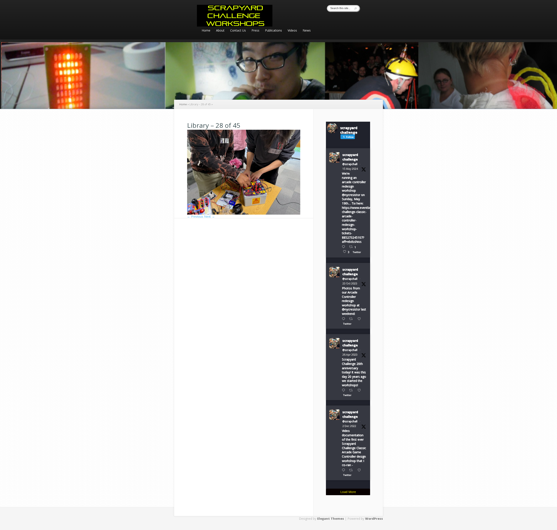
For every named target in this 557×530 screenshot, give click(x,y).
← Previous (195, 216)
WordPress (374, 519)
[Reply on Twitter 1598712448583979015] (344, 470)
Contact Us (238, 30)
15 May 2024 (350, 168)
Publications (273, 30)
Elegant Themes (330, 519)
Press (255, 30)
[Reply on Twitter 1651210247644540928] (344, 390)
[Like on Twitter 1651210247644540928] (360, 390)
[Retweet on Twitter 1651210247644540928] (352, 390)
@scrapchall (349, 164)
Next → (209, 216)
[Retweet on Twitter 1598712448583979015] (352, 470)
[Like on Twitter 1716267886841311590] (360, 318)
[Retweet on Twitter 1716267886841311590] (352, 318)
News (307, 30)
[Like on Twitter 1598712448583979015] (360, 470)
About (220, 30)
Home (206, 30)
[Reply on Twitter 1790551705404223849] (344, 246)
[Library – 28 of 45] (243, 213)
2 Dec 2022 (349, 426)
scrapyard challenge (350, 157)
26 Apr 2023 (349, 354)
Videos (292, 30)
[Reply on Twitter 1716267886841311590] (344, 318)
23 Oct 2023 (349, 283)
